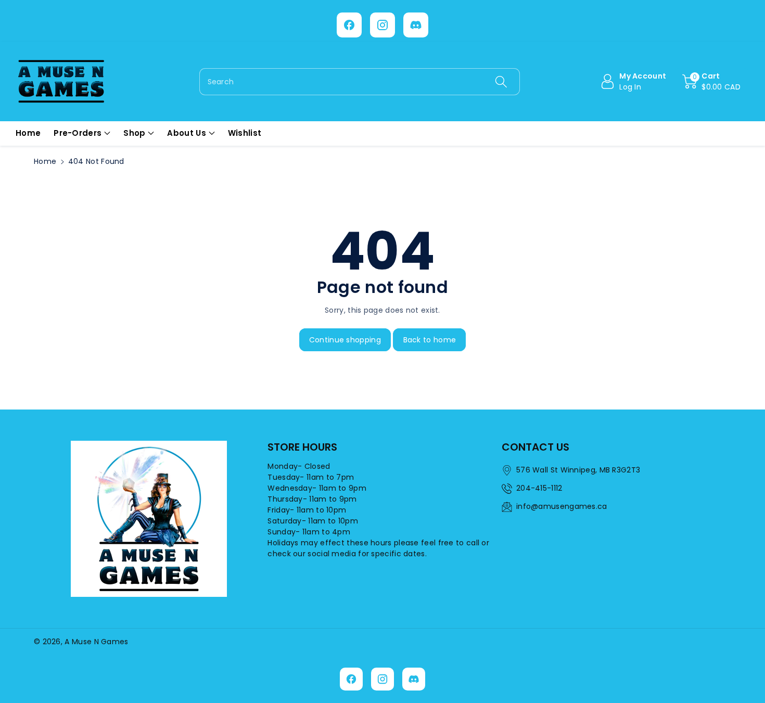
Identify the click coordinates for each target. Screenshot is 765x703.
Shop (134, 132)
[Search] (501, 82)
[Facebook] (349, 24)
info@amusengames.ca (561, 506)
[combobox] (360, 82)
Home (45, 161)
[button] (711, 81)
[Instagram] (382, 24)
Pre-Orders (77, 132)
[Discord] (415, 24)
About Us (186, 132)
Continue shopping (345, 340)
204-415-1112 (539, 488)
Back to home (429, 340)
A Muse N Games (96, 641)
